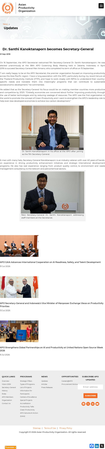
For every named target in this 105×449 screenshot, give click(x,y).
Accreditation (25, 403)
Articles (44, 384)
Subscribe (90, 396)
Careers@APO (67, 381)
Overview (5, 381)
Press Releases (47, 387)
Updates (44, 381)
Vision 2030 (6, 384)
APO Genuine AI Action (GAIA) (29, 414)
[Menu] (101, 5)
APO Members (7, 397)
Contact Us (6, 403)
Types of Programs (27, 384)
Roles (4, 394)
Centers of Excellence (28, 397)
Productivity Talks (27, 407)
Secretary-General (9, 387)
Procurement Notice (70, 384)
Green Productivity (27, 410)
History (5, 391)
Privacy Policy (65, 428)
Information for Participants (26, 392)
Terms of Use (50, 428)
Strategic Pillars (26, 381)
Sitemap (37, 428)
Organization (7, 400)
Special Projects (26, 400)
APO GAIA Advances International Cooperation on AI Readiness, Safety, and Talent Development (50, 262)
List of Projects (26, 387)
